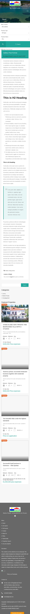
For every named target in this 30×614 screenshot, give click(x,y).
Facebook (14, 574)
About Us (4, 533)
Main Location (4, 24)
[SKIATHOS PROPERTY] (15, 5)
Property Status (4, 36)
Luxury (15, 56)
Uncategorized (5, 298)
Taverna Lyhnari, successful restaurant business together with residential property (15, 374)
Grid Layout (5, 528)
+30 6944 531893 (16, 8)
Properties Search (6, 541)
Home (3, 523)
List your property (6, 543)
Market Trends (5, 295)
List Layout (5, 525)
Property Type (4, 30)
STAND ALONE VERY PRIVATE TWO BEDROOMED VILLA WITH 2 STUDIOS (15, 327)
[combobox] (15, 27)
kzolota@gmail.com (8, 596)
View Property (15, 318)
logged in (12, 276)
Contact (4, 530)
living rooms (12, 270)
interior (6, 270)
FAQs (3, 536)
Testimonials (5, 538)
